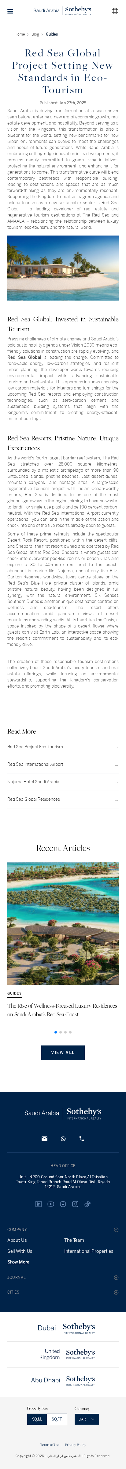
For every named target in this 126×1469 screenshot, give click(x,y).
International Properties (88, 1251)
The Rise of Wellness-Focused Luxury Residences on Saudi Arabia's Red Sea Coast (62, 1010)
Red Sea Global (24, 357)
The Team (74, 1240)
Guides (52, 34)
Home (20, 34)
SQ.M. (37, 1419)
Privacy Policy (75, 1444)
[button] (10, 11)
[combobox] (115, 11)
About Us (17, 1240)
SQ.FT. (57, 1419)
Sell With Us (19, 1251)
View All (63, 1052)
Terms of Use (50, 1444)
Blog (35, 34)
